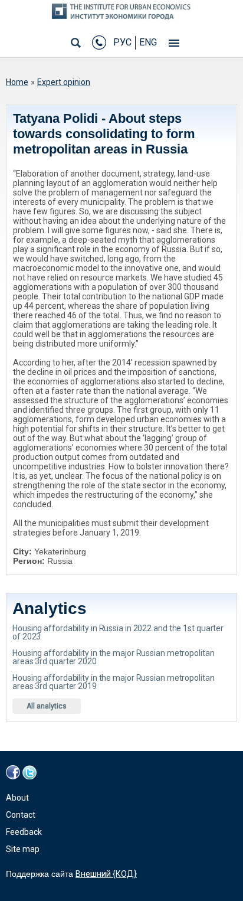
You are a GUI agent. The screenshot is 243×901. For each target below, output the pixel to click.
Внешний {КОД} (106, 874)
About (17, 797)
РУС (122, 42)
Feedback (24, 832)
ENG (148, 42)
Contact (20, 815)
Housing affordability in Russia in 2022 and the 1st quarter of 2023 (118, 632)
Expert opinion (63, 82)
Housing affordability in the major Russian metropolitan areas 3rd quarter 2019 (113, 682)
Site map (23, 849)
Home (17, 82)
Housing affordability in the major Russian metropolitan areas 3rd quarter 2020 (113, 657)
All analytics (47, 706)
